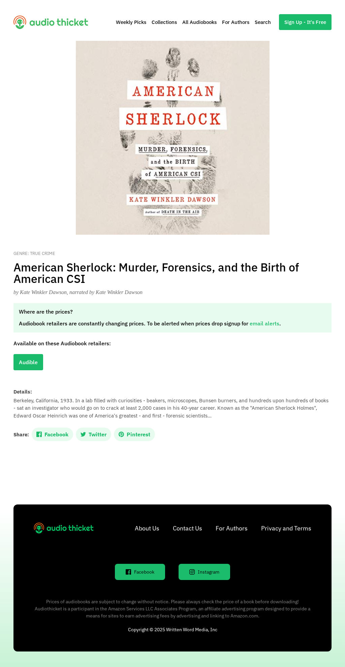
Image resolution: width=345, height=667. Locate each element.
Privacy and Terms (286, 528)
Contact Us (187, 528)
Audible (28, 362)
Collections (164, 22)
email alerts (264, 323)
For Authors (235, 22)
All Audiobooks (199, 22)
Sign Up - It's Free (305, 22)
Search (263, 22)
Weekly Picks (131, 22)
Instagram (208, 572)
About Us (147, 528)
